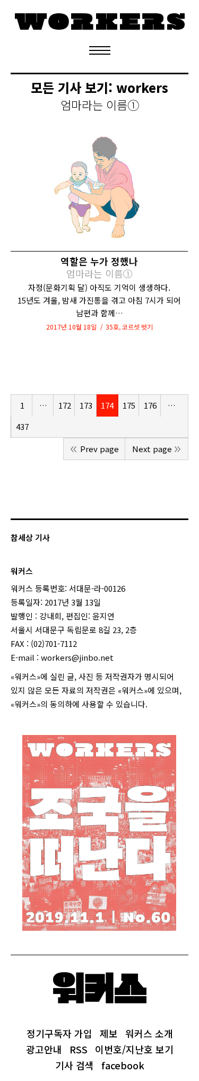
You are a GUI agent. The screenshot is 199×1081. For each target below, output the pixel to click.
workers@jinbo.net (77, 657)
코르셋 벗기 (137, 326)
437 (22, 426)
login (157, 704)
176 (150, 405)
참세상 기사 (30, 537)
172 (64, 405)
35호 (112, 326)
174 (107, 405)
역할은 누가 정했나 (99, 267)
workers (142, 87)
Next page (152, 448)
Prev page (99, 448)
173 (86, 405)
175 (129, 405)
